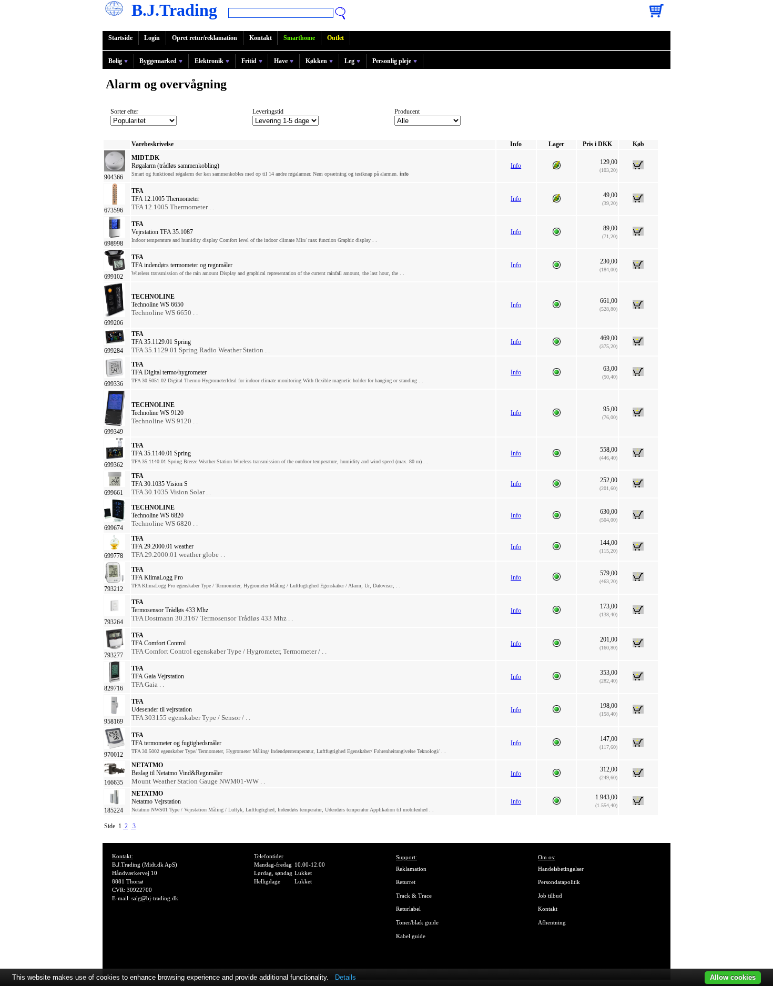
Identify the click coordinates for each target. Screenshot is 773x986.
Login (152, 38)
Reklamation (411, 869)
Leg (349, 61)
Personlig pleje (391, 61)
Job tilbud (550, 895)
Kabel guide (410, 936)
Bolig (115, 61)
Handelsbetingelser (561, 869)
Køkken (316, 61)
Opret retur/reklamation (204, 38)
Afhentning (552, 922)
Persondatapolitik (559, 882)
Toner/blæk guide (417, 922)
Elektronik (209, 61)
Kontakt (260, 38)
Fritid (249, 61)
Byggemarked (158, 61)
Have (281, 61)
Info (516, 165)
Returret (405, 882)
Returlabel (408, 909)
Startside (120, 38)
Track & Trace (414, 895)
